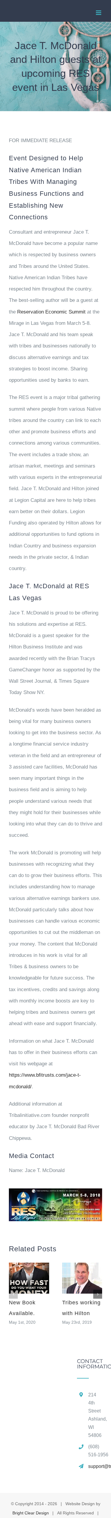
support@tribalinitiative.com (95, 1466)
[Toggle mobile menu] (99, 13)
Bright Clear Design (30, 1513)
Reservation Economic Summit (51, 312)
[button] (13, 1294)
